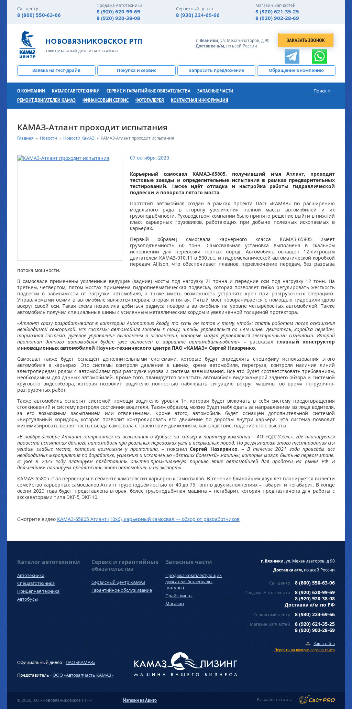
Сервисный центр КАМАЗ (118, 582)
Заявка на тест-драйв (56, 70)
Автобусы (27, 599)
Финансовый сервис (105, 100)
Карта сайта (324, 643)
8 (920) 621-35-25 (277, 11)
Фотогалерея (149, 100)
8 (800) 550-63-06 (39, 15)
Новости (48, 138)
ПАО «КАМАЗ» (80, 662)
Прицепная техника (38, 591)
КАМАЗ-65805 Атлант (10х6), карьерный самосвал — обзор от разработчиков (148, 519)
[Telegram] (292, 56)
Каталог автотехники (76, 91)
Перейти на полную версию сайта (304, 649)
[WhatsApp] (319, 56)
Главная (25, 138)
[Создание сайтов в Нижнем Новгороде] (317, 699)
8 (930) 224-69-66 (198, 15)
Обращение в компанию (296, 70)
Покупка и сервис (136, 70)
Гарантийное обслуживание (121, 590)
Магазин (174, 603)
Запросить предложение (216, 70)
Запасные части (215, 91)
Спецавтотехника (36, 583)
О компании (31, 91)
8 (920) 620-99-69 (118, 11)
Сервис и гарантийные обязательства (148, 91)
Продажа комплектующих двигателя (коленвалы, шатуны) (193, 581)
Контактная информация (199, 100)
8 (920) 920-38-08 (118, 18)
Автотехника (30, 575)
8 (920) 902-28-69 (277, 18)
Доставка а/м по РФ (310, 604)
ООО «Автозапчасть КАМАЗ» (83, 675)
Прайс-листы (178, 595)
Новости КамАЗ (79, 138)
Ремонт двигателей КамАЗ (46, 100)
